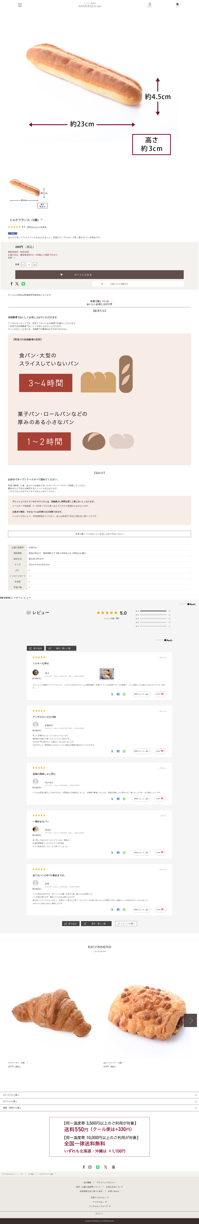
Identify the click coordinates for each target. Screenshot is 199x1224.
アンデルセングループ (98, 1206)
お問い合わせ (113, 1191)
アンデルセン (98, 1202)
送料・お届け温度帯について (88, 1187)
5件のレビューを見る (37, 227)
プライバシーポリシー (105, 1182)
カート (177, 6)
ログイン (150, 6)
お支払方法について (114, 1187)
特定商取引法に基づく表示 (91, 1191)
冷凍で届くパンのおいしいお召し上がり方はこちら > (99, 534)
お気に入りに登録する (119, 284)
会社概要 (87, 1182)
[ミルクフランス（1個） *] (29, 191)
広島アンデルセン (98, 1197)
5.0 (123, 613)
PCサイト (99, 1214)
